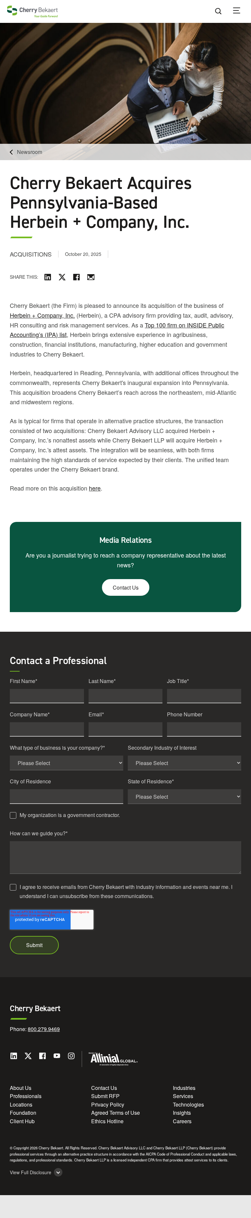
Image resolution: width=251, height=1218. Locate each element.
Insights (182, 1112)
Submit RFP (105, 1096)
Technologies (188, 1104)
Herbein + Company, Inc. (42, 315)
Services (183, 1096)
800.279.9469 (44, 1029)
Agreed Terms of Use (115, 1112)
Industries (184, 1088)
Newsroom (29, 152)
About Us (20, 1088)
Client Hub (22, 1121)
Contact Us (126, 587)
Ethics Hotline (107, 1121)
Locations (21, 1104)
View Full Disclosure (30, 1172)
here (95, 488)
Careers (182, 1121)
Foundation (23, 1112)
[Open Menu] (241, 11)
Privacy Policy (107, 1104)
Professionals (26, 1096)
